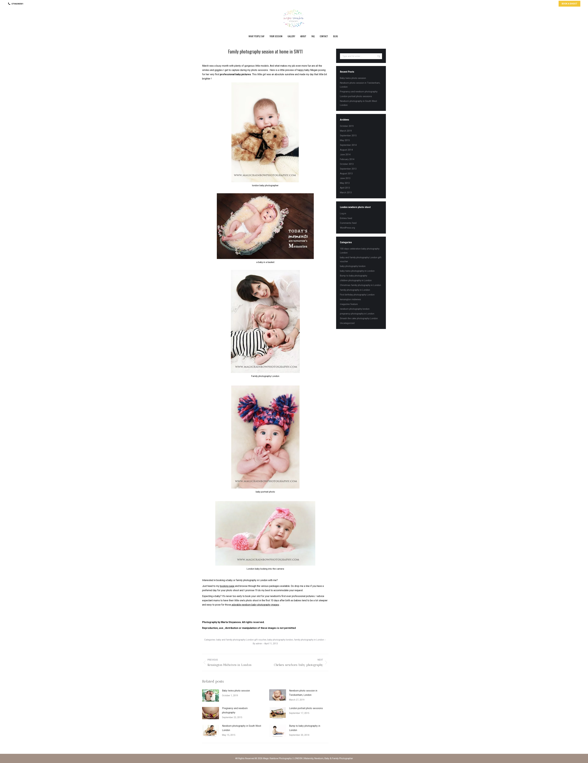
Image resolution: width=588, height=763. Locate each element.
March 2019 (346, 130)
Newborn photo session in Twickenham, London (303, 692)
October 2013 (347, 164)
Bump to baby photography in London (304, 728)
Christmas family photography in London (360, 285)
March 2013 (346, 192)
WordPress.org (347, 227)
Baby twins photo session (236, 690)
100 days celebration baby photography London (359, 250)
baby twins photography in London (357, 271)
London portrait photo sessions (306, 708)
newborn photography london (354, 309)
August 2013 (346, 173)
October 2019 (347, 126)
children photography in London (356, 280)
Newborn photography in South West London (241, 728)
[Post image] (210, 695)
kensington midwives (350, 299)
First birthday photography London (357, 294)
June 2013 (345, 178)
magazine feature (349, 304)
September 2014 (348, 145)
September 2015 (348, 135)
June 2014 (345, 154)
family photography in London (309, 639)
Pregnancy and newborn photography (235, 710)
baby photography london (280, 639)
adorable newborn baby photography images (255, 604)
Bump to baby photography (353, 275)
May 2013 (345, 183)
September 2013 (348, 168)
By (257, 643)
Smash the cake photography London (359, 318)
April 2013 (345, 187)
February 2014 (347, 159)
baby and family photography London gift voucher (241, 639)
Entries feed (346, 218)
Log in (343, 213)
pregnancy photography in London (357, 313)
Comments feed (348, 223)
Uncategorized (347, 323)
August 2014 (346, 149)
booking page (227, 586)
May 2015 (345, 140)
